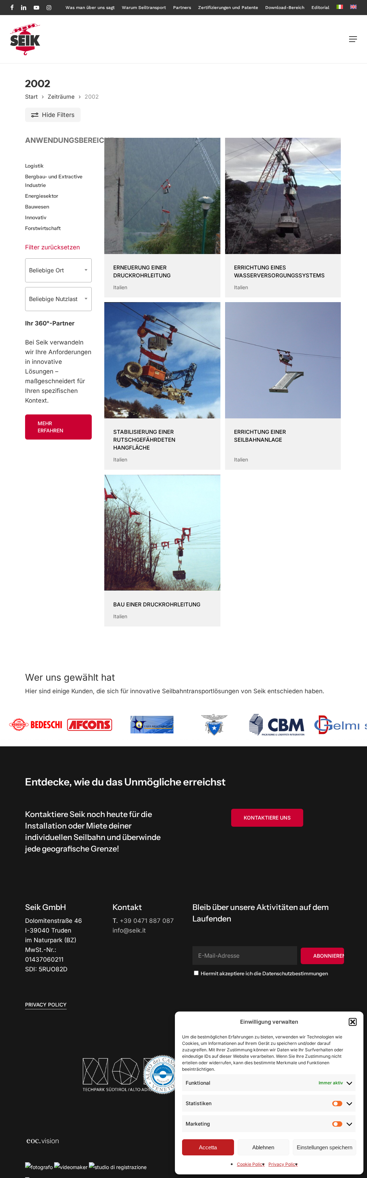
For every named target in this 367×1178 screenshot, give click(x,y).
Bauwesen (37, 206)
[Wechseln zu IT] (340, 7)
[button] (352, 1022)
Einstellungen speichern (324, 1147)
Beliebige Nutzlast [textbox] (53, 298)
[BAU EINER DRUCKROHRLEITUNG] (162, 533)
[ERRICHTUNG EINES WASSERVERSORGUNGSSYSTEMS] (283, 196)
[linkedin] (24, 7)
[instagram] (49, 7)
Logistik (34, 166)
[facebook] (12, 7)
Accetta (208, 1147)
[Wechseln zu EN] (353, 7)
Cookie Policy (251, 1164)
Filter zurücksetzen (52, 247)
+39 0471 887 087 (147, 920)
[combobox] (58, 270)
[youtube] (36, 7)
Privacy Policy (283, 1164)
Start (31, 96)
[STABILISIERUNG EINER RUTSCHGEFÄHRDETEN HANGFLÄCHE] (162, 360)
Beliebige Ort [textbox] (46, 270)
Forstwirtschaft (43, 228)
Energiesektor (41, 196)
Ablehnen (263, 1147)
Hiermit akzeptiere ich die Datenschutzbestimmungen (264, 973)
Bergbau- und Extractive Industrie (53, 180)
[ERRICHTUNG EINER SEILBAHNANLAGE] (283, 360)
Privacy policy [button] (46, 1004)
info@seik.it (129, 930)
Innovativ (35, 217)
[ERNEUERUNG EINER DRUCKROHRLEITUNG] (162, 196)
